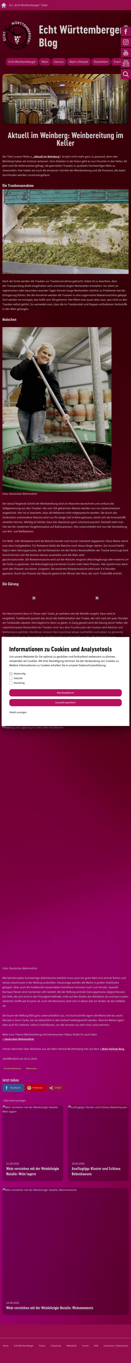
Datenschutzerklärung (92, 665)
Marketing (19, 683)
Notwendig (20, 673)
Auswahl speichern (65, 702)
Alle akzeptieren (65, 693)
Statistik (18, 678)
